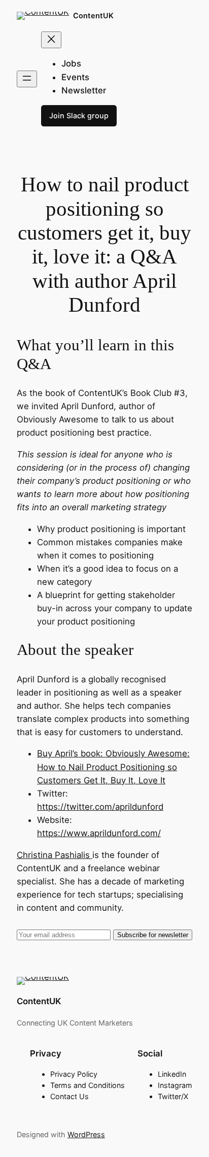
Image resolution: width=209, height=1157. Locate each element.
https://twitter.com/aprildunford (100, 807)
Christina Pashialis (54, 855)
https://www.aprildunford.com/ (99, 833)
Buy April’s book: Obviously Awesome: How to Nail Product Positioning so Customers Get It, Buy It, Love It (113, 766)
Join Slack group (79, 115)
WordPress (86, 1134)
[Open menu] (27, 79)
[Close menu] (51, 39)
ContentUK (93, 15)
